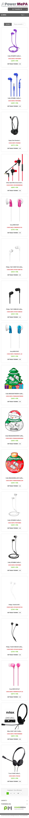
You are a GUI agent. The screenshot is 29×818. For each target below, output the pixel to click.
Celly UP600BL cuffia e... (14, 98)
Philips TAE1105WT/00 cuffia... (14, 267)
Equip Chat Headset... (14, 140)
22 (18, 793)
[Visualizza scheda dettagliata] (20, 64)
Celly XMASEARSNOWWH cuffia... (14, 436)
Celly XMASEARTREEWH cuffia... (14, 393)
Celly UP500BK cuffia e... (14, 562)
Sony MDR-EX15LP (14, 689)
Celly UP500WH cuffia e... (14, 520)
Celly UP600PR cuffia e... (14, 56)
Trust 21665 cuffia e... (14, 773)
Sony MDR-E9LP (14, 225)
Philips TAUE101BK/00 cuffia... (14, 647)
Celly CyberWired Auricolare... (14, 182)
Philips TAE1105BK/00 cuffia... (14, 309)
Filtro (8, 24)
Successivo (21, 793)
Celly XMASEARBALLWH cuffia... (14, 478)
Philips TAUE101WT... (14, 604)
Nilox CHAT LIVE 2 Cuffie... (14, 731)
